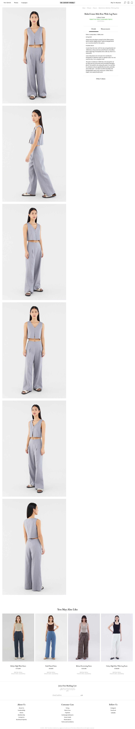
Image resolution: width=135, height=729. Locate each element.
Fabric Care (67, 710)
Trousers (95, 8)
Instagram (113, 708)
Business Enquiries (21, 719)
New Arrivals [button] (7, 2)
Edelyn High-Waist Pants (18, 666)
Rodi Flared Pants (51, 666)
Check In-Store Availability (18, 673)
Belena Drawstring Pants (84, 666)
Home (84, 8)
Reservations (67, 719)
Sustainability (21, 710)
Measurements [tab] (105, 29)
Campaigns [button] (24, 2)
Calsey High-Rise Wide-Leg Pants (116, 666)
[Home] (67, 3)
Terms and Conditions (67, 721)
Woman (89, 8)
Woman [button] (16, 2)
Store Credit (67, 717)
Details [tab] (93, 29)
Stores (21, 712)
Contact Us (21, 717)
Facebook (113, 710)
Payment (67, 712)
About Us (21, 708)
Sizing (67, 708)
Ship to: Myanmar (116, 2)
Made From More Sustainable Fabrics (100, 19)
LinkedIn (113, 712)
